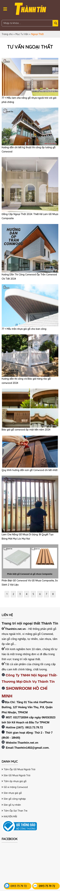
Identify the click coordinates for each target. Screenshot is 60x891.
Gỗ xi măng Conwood (16, 787)
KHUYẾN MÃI (10, 816)
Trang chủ (7, 34)
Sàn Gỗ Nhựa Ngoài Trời (17, 775)
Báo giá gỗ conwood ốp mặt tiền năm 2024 (26, 429)
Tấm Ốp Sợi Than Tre (15, 810)
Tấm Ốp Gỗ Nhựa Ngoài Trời (19, 769)
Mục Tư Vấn (22, 34)
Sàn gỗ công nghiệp (15, 798)
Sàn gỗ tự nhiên (12, 804)
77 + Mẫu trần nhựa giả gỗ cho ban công (24, 328)
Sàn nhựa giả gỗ (13, 792)
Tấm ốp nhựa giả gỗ (15, 781)
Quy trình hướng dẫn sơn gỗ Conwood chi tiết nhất (30, 470)
